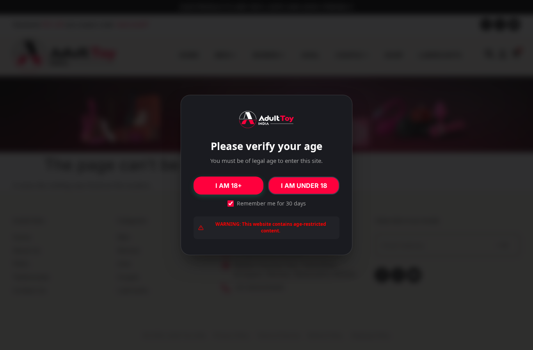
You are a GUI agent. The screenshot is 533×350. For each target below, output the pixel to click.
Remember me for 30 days (271, 203)
